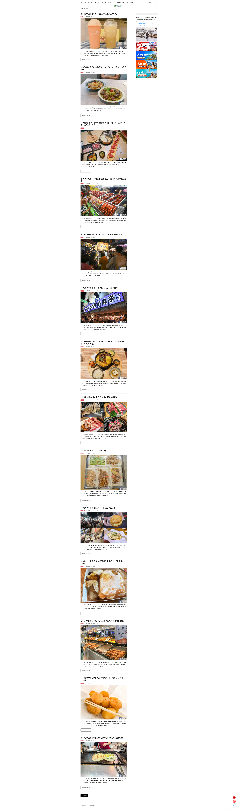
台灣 (81, 2)
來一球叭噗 (88, 16)
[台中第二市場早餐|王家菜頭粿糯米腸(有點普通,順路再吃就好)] (104, 584)
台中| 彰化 (82, 510)
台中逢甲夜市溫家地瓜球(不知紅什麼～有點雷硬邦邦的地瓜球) (103, 679)
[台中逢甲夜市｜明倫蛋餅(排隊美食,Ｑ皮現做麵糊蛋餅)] (104, 759)
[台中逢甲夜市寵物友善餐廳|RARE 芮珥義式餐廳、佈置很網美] (104, 89)
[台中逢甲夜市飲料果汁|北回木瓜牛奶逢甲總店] (104, 33)
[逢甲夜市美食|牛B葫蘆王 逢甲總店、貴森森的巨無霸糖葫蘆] (104, 200)
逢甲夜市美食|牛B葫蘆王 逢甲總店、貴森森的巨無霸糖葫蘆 (103, 179)
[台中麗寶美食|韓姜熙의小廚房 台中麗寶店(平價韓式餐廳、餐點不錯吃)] (104, 363)
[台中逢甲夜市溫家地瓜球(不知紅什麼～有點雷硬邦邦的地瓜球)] (104, 701)
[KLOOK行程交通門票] (147, 64)
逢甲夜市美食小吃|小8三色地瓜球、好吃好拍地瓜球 (101, 234)
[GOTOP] (234, 804)
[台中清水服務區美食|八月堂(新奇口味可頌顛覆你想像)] (104, 642)
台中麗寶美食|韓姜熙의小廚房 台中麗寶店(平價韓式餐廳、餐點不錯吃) (102, 342)
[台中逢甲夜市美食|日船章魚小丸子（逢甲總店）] (104, 307)
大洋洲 (127, 2)
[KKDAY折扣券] (147, 73)
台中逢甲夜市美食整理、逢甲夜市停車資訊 (98, 508)
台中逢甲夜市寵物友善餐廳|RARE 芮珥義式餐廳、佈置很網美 (103, 68)
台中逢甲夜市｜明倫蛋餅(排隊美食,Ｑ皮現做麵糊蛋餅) (102, 737)
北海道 (85, 2)
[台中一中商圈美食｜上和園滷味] (104, 472)
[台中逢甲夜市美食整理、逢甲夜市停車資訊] (104, 527)
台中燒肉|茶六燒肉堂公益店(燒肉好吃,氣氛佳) (99, 397)
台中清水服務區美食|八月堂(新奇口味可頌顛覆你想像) (102, 621)
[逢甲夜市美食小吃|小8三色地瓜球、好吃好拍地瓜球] (104, 253)
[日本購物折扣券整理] (147, 46)
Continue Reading (86, 59)
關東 (92, 2)
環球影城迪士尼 (110, 2)
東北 (88, 2)
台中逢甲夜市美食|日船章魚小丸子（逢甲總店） (100, 288)
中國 (102, 2)
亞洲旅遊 (131, 2)
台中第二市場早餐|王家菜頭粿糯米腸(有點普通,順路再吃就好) (103, 562)
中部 (95, 2)
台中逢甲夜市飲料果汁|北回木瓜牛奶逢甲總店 (99, 13)
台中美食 (82, 16)
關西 (98, 2)
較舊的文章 (85, 795)
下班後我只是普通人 (142, 23)
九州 (105, 2)
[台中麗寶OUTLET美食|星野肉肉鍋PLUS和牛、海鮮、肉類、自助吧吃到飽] (104, 144)
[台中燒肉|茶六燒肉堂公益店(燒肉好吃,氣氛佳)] (104, 416)
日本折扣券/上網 (118, 2)
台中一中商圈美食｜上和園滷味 (93, 450)
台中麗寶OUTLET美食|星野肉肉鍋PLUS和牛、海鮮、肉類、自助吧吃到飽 (103, 124)
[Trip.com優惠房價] (147, 55)
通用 (123, 2)
